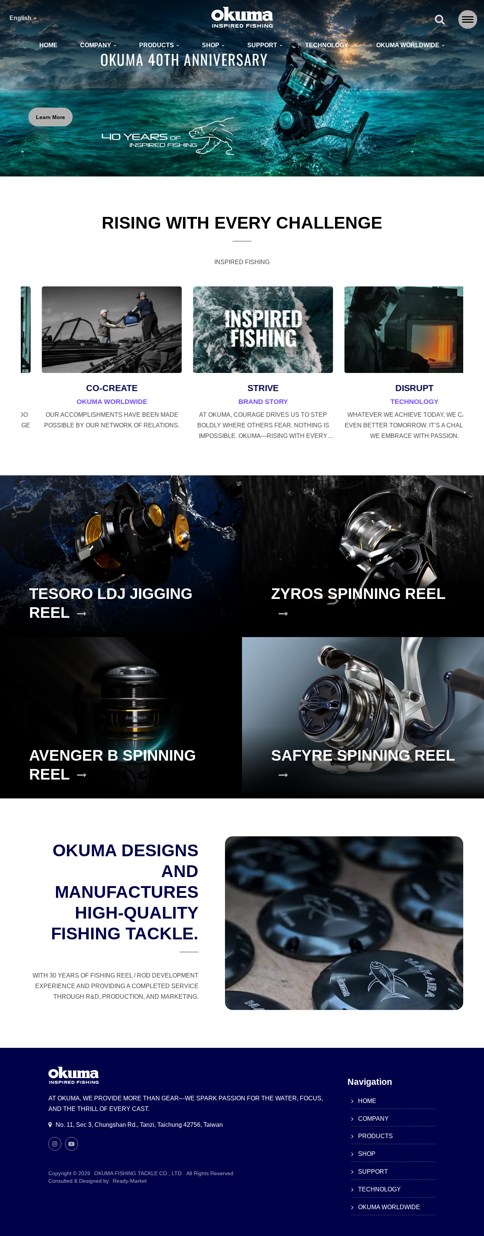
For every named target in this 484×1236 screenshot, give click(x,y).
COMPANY (96, 45)
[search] (440, 20)
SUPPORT (263, 45)
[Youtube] (71, 1144)
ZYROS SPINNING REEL (358, 593)
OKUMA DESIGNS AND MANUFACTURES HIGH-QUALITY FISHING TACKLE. (125, 892)
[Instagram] (54, 1144)
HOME (48, 45)
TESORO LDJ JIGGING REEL (110, 603)
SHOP (211, 45)
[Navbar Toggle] (467, 19)
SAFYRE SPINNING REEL (363, 755)
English (21, 18)
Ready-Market (130, 1181)
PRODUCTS (157, 45)
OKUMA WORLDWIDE (408, 45)
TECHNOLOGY (327, 45)
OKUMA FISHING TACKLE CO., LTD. (138, 1173)
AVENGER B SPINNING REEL (112, 765)
